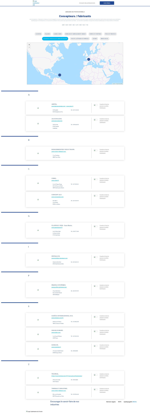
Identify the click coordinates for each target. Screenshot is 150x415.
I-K (73, 24)
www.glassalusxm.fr (57, 227)
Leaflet (113, 83)
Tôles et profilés (110, 34)
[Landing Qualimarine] (36, 3)
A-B (63, 24)
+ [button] (29, 45)
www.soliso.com (56, 332)
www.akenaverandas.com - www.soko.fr (62, 106)
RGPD (119, 402)
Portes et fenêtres (95, 34)
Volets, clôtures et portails (80, 38)
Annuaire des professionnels (87, 3)
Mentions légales (111, 402)
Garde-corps (57, 34)
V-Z (87, 24)
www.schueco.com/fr (57, 318)
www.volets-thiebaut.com (59, 151)
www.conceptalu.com (57, 197)
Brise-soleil (104, 38)
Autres (95, 38)
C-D (66, 24)
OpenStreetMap (120, 83)
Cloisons (38, 34)
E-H (70, 24)
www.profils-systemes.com (59, 287)
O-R (80, 24)
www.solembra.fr (56, 347)
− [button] (29, 47)
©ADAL (135, 402)
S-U (84, 24)
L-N (77, 24)
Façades (47, 34)
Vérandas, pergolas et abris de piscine (55, 38)
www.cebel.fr (55, 180)
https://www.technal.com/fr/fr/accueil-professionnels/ (67, 376)
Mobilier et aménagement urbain (75, 34)
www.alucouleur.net (57, 121)
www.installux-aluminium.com (60, 258)
